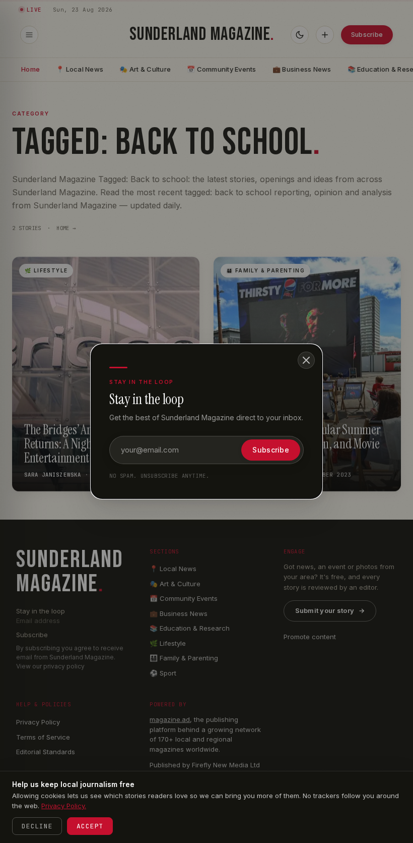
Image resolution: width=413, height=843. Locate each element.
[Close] (306, 360)
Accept (90, 826)
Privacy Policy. (63, 806)
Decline (37, 826)
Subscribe (270, 449)
